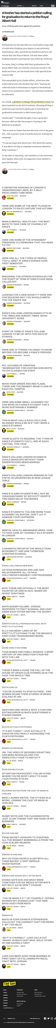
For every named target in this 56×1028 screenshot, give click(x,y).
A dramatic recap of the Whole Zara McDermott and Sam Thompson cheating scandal (26, 551)
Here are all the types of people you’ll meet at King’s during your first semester (24, 261)
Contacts (37, 994)
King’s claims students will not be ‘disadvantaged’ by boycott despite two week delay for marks (26, 496)
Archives (20, 996)
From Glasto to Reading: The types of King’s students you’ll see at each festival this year (27, 441)
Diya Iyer (11, 392)
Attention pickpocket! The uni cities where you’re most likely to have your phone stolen (26, 776)
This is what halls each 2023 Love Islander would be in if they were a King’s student (25, 423)
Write (34, 6)
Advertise (20, 992)
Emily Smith (12, 597)
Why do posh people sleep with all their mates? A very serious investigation (25, 861)
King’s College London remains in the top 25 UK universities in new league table (27, 478)
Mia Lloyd (11, 429)
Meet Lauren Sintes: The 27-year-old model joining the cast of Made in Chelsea (26, 800)
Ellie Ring (11, 761)
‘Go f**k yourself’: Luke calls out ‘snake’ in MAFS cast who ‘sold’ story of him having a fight (27, 940)
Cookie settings (40, 996)
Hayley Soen (13, 615)
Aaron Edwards (14, 285)
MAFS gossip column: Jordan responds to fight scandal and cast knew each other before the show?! (27, 609)
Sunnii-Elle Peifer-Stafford (18, 36)
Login (18, 1005)
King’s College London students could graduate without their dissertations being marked (24, 460)
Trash (33, 660)
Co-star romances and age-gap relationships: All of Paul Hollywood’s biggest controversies (27, 572)
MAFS (23, 615)
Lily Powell (12, 230)
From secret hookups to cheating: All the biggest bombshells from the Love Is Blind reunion (27, 840)
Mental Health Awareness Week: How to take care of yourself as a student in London (28, 533)
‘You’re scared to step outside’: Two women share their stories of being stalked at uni (26, 694)
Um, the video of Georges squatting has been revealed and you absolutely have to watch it (26, 755)
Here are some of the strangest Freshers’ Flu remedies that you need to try (27, 242)
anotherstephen (15, 557)
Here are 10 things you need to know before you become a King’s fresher (27, 351)
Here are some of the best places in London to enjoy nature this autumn (27, 207)
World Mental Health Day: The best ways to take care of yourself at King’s (26, 224)
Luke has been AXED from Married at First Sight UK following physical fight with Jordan (26, 959)
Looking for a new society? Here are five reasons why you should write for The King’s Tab (27, 297)
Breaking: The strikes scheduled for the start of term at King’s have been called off (27, 279)
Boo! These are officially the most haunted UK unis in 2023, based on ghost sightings (25, 591)
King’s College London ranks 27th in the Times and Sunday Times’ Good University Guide (27, 316)
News (32, 36)
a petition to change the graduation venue (31, 102)
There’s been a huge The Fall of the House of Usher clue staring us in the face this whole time (27, 673)
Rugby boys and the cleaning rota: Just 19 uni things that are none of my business (28, 819)
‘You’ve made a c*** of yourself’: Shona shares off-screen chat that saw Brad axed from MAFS (28, 901)
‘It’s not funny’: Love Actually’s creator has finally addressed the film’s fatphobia (26, 734)
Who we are (38, 992)
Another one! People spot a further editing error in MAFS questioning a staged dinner (27, 712)
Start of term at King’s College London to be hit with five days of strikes (25, 334)
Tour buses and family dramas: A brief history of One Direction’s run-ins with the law (27, 654)
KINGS (10, 198)
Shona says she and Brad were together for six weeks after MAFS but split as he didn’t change (26, 882)
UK (8, 559)
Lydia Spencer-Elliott (17, 578)
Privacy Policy (22, 994)
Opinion (30, 520)
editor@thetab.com (35, 1018)
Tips (41, 6)
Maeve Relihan (14, 248)
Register (20, 1004)
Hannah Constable (16, 410)
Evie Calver (12, 196)
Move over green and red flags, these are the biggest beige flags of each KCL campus (27, 386)
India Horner (13, 502)
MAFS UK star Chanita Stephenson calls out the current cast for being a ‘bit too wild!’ (28, 922)
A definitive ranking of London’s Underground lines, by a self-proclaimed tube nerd (24, 190)
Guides (23, 196)
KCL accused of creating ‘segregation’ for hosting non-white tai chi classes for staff (27, 368)
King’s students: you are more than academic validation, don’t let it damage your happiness (26, 515)
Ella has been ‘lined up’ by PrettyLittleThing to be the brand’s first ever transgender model (27, 633)
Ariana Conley (14, 447)
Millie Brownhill (15, 212)
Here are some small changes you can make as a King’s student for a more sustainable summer (25, 405)
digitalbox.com (11, 1018)
